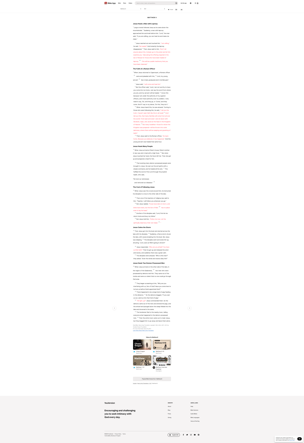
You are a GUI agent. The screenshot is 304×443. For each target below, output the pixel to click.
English (135, 383)
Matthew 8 (123, 8)
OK (299, 438)
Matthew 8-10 (161, 351)
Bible (119, 3)
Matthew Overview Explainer (161, 368)
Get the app (184, 3)
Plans (124, 3)
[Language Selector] (190, 3)
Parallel (171, 9)
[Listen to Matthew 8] (176, 9)
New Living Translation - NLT (144, 383)
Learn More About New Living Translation (143, 330)
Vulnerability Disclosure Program (112, 435)
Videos (130, 3)
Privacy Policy (118, 434)
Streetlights (159, 371)
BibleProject (139, 353)
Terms (124, 434)
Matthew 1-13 (142, 367)
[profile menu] (196, 3)
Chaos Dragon (142, 351)
